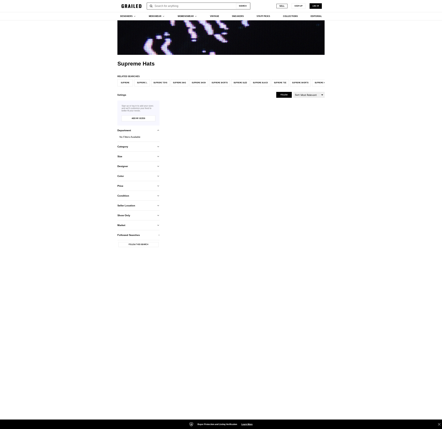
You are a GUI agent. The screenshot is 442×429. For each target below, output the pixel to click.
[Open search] (151, 6)
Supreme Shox (199, 83)
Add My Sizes (138, 118)
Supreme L (142, 83)
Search (243, 6)
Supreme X (320, 83)
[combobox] (198, 6)
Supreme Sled (240, 83)
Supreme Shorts (300, 83)
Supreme (125, 83)
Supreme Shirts (220, 83)
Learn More (247, 424)
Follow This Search (138, 244)
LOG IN (316, 6)
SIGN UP (298, 6)
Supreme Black (260, 83)
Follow (284, 95)
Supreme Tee (280, 83)
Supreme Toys (160, 83)
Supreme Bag (179, 83)
